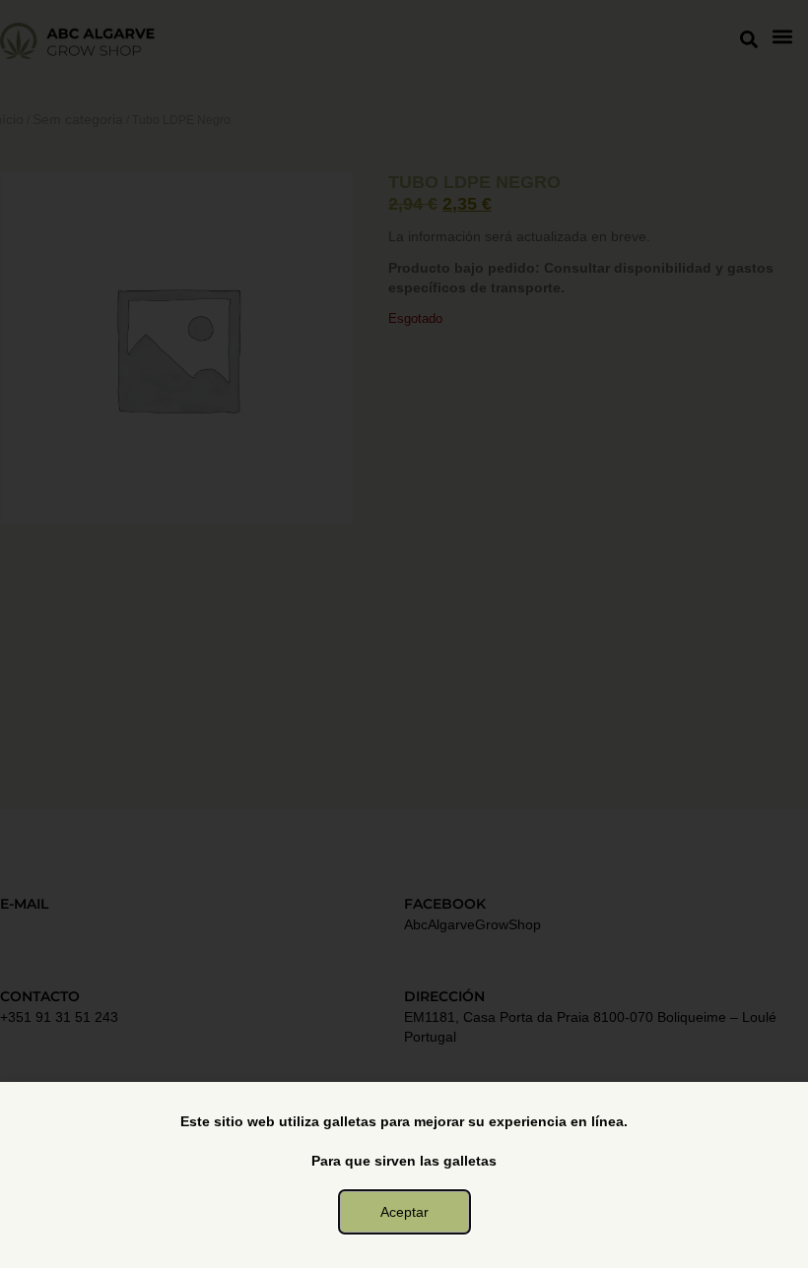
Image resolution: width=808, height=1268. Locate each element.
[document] (404, 634)
